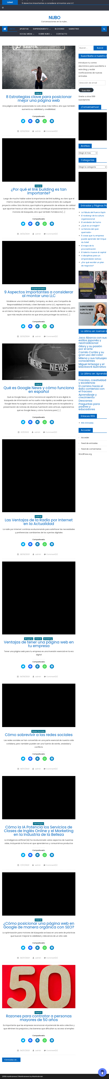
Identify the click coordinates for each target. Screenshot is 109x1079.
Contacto (61, 34)
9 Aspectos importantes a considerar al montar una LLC (48, 2)
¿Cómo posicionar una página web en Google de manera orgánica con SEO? (38, 925)
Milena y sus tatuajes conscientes (93, 359)
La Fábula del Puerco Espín (93, 212)
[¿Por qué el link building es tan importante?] (38, 160)
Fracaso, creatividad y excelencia (92, 381)
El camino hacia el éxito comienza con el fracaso (91, 388)
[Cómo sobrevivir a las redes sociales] (38, 705)
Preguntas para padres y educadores (89, 406)
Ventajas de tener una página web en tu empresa (39, 644)
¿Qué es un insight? (90, 225)
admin (38, 131)
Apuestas (24, 29)
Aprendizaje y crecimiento (88, 396)
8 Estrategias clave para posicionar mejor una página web (39, 98)
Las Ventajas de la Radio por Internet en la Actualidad (39, 521)
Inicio (12, 29)
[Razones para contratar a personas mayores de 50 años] (38, 986)
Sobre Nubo (44, 34)
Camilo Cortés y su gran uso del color (91, 353)
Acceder (85, 437)
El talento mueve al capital (93, 252)
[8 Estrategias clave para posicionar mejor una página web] (38, 67)
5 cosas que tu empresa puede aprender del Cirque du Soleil (93, 239)
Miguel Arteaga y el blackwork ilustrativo (92, 365)
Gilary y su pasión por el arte (90, 347)
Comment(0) (52, 131)
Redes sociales (38, 731)
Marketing (74, 29)
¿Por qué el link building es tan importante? (39, 191)
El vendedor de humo (91, 222)
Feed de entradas (89, 443)
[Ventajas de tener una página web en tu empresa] (38, 598)
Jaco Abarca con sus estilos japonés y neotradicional (93, 340)
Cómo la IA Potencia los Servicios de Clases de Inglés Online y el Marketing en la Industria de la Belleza (39, 831)
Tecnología (38, 823)
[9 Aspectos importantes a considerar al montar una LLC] (38, 262)
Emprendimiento (41, 29)
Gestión (38, 1012)
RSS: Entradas (87, 423)
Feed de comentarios (91, 449)
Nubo (54, 18)
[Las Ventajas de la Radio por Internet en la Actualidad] (38, 475)
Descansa (85, 400)
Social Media (26, 34)
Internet (38, 93)
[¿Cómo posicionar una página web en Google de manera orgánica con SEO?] (38, 894)
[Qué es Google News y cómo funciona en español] (38, 361)
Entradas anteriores (13, 1059)
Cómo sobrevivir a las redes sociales (39, 734)
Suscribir (86, 90)
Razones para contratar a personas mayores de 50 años (39, 1018)
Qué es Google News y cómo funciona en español (39, 389)
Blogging (59, 29)
